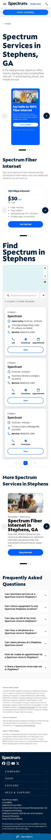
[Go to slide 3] (29, 149)
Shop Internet (25, 552)
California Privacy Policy (12, 805)
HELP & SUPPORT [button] (18, 792)
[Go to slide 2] (27, 149)
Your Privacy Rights (10, 799)
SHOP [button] (9, 778)
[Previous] (4, 116)
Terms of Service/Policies (12, 819)
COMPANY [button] (12, 771)
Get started (25, 224)
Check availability (25, 12)
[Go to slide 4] (31, 149)
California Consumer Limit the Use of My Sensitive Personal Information (22, 814)
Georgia (8, 24)
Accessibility (7, 802)
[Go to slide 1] (22, 149)
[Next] (46, 116)
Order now (35, 3)
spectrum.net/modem (27, 707)
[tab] (25, 771)
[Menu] (4, 3)
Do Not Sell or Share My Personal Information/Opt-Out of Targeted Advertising (24, 809)
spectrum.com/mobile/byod (25, 725)
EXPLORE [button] (12, 785)
